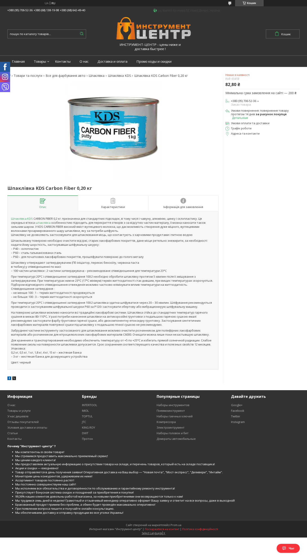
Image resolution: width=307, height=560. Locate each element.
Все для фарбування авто (65, 76)
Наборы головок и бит (173, 433)
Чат (291, 548)
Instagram (238, 422)
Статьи (12, 433)
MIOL (85, 411)
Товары (40, 61)
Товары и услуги (19, 411)
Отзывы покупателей (23, 422)
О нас (84, 61)
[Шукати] (81, 33)
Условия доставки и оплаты (27, 427)
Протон (87, 439)
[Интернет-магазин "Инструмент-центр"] (153, 28)
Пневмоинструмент (171, 411)
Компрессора (166, 422)
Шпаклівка (97, 76)
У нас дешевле (18, 416)
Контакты (63, 61)
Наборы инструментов (173, 405)
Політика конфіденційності (200, 529)
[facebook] (9, 379)
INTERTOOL (89, 405)
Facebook (237, 411)
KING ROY (88, 427)
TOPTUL (87, 416)
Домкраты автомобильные (176, 439)
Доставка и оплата (112, 61)
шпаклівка (43, 223)
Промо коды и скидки (153, 61)
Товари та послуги (28, 76)
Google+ (236, 405)
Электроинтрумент (171, 427)
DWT (85, 433)
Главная (18, 61)
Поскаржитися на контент (162, 529)
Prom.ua (176, 525)
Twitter (235, 416)
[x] (14, 379)
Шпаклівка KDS (119, 76)
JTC (84, 422)
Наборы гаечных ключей (175, 416)
